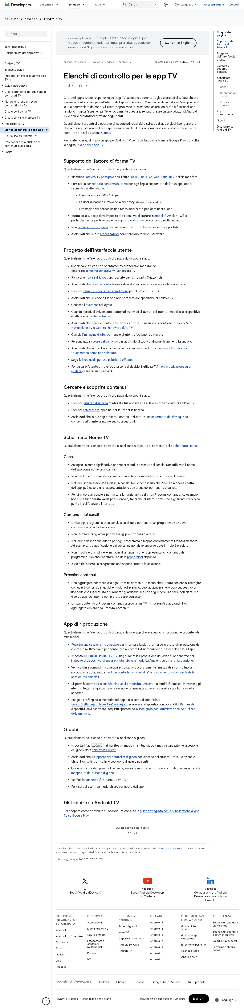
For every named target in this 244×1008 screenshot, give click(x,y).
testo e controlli (103, 284)
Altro (98, 4)
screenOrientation (99, 270)
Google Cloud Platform (166, 982)
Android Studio (214, 4)
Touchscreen (159, 348)
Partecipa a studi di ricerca (224, 948)
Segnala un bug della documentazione (225, 933)
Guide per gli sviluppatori (189, 937)
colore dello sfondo (104, 341)
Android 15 (156, 934)
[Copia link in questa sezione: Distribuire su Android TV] (123, 803)
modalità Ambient (166, 216)
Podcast (61, 966)
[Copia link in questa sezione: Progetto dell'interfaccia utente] (135, 250)
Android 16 (156, 928)
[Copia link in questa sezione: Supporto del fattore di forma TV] (139, 161)
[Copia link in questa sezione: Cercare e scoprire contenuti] (131, 387)
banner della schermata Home (107, 184)
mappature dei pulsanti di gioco (92, 773)
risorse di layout (97, 278)
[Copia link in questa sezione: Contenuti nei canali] (103, 515)
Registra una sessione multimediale (95, 645)
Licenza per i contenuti (171, 848)
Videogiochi (94, 922)
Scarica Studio (190, 950)
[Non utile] (198, 62)
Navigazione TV (81, 328)
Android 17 (156, 922)
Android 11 (156, 959)
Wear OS (124, 932)
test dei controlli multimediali (125, 672)
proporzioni (135, 557)
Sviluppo (74, 4)
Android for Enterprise (69, 936)
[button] (25, 86)
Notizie (60, 954)
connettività (93, 780)
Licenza (73, 998)
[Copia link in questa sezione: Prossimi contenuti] (101, 575)
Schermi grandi (128, 926)
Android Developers (75, 62)
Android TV (52, 19)
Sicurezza (62, 942)
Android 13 (156, 947)
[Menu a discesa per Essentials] (59, 4)
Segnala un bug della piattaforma (225, 924)
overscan (92, 305)
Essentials (47, 4)
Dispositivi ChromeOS (132, 938)
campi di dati (91, 410)
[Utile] (192, 62)
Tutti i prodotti (196, 982)
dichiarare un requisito (93, 227)
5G (89, 959)
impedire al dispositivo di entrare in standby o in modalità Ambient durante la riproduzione (132, 661)
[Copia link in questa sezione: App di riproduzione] (111, 624)
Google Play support (225, 941)
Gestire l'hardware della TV (114, 328)
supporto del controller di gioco (115, 757)
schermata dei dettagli (166, 417)
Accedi (235, 4)
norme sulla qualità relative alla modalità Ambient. (120, 684)
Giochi (105, 133)
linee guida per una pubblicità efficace (107, 360)
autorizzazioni (109, 234)
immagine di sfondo (97, 335)
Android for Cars (129, 944)
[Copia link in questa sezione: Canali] (78, 457)
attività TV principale (100, 177)
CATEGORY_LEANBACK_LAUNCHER (152, 177)
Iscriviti (199, 999)
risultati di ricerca (96, 403)
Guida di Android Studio (191, 928)
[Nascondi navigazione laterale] (46, 1001)
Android (61, 930)
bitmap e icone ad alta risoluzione (105, 291)
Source (60, 948)
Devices (31, 19)
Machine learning (97, 928)
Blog (58, 960)
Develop (11, 19)
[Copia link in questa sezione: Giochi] (82, 730)
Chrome (121, 982)
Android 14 (156, 941)
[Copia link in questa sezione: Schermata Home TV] (112, 438)
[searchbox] (26, 34)
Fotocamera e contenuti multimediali (95, 944)
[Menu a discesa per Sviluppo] (85, 4)
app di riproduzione (131, 220)
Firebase (139, 982)
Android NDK (189, 956)
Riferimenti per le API (193, 944)
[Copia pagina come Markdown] (80, 85)
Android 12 (156, 953)
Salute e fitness (96, 934)
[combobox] (140, 4)
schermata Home (185, 446)
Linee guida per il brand (96, 998)
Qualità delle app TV (90, 145)
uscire (128, 787)
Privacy (91, 953)
